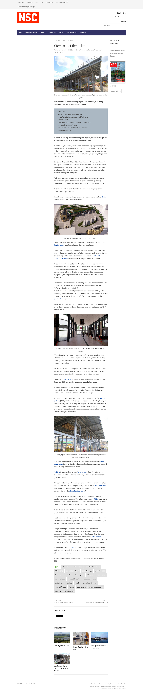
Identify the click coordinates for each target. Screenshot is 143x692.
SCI (42, 2)
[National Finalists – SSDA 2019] (81, 638)
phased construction (89, 579)
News (42, 33)
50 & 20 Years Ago (71, 33)
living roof (90, 575)
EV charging (59, 571)
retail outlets (96, 537)
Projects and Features (31, 33)
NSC (77, 50)
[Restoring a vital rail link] (62, 637)
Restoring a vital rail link (61, 646)
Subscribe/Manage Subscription (27, 7)
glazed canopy (87, 571)
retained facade (60, 587)
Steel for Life (49, 2)
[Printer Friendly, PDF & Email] (57, 566)
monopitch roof (73, 579)
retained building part (89, 583)
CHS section (78, 567)
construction (58, 299)
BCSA (36, 2)
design (104, 197)
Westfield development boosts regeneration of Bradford (61, 668)
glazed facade (100, 571)
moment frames (100, 486)
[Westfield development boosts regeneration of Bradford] (62, 658)
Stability (57, 472)
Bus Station (66, 567)
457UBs (95, 499)
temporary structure (95, 587)
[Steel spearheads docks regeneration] (99, 637)
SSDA (61, 33)
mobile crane (66, 379)
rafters (69, 583)
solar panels (81, 587)
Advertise (30, 2)
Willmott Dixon (69, 591)
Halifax (69, 575)
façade (72, 548)
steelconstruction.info (62, 2)
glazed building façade (77, 491)
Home (20, 33)
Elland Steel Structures (92, 567)
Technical (52, 33)
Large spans (79, 575)
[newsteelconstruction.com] (28, 17)
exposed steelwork (72, 571)
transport (58, 591)
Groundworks (59, 575)
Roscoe (71, 587)
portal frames (83, 472)
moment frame (60, 579)
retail (77, 583)
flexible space (59, 245)
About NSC (21, 2)
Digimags (83, 33)
